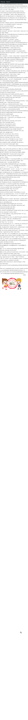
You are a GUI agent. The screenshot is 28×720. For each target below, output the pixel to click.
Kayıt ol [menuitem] (8, 1)
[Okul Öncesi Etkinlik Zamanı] (11, 283)
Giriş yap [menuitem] (3, 1)
